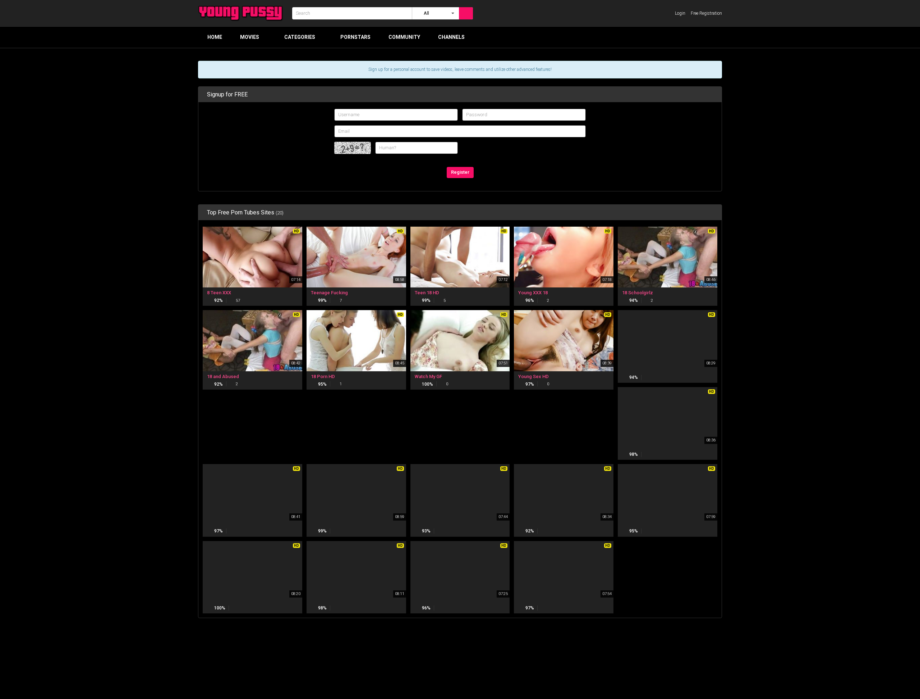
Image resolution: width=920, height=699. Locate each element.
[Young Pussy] (243, 13)
